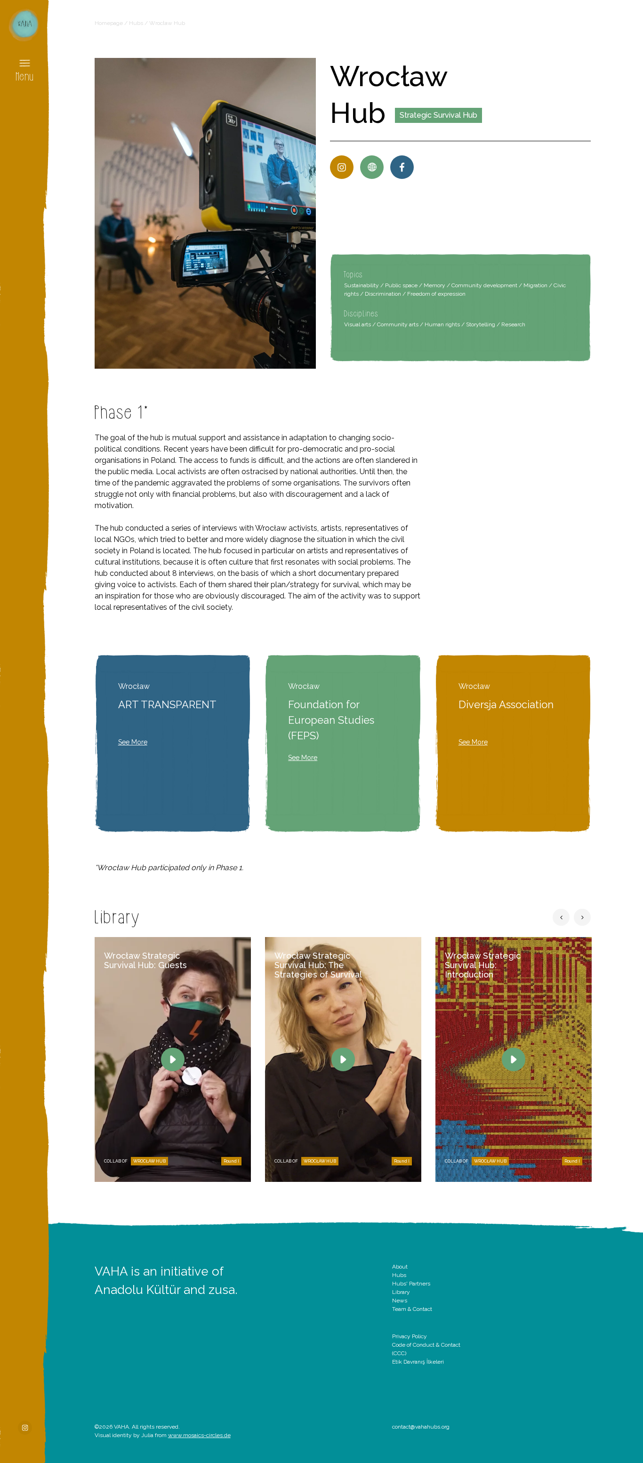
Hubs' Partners (411, 1283)
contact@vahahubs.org (421, 1426)
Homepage (109, 23)
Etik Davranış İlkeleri (418, 1361)
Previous (561, 917)
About (400, 1266)
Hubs (136, 23)
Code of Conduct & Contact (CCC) (426, 1349)
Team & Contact (412, 1309)
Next (582, 917)
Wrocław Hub (149, 1161)
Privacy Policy (409, 1336)
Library (401, 1292)
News (399, 1300)
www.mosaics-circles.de (199, 1435)
